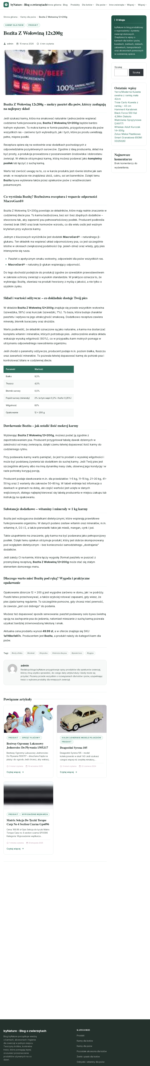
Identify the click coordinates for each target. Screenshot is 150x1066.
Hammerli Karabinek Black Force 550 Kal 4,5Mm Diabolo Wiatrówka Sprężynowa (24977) (127, 116)
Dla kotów (87, 5)
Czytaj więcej (14, 772)
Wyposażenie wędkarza (35, 814)
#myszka (43, 653)
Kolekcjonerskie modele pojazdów (81, 738)
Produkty (75, 5)
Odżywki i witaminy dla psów (90, 1062)
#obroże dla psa (59, 653)
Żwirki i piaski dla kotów (88, 1056)
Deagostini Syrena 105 (73, 747)
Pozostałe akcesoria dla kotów (92, 1051)
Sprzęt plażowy (31, 738)
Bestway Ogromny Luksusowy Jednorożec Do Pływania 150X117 (27, 745)
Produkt (33, 25)
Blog (65, 5)
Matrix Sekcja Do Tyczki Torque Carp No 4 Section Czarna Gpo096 (28, 822)
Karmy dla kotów (85, 1041)
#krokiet (31, 653)
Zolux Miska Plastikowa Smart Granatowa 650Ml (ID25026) (128, 137)
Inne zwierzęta (116, 5)
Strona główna (53, 5)
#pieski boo (77, 653)
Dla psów (100, 5)
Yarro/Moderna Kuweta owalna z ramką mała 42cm (127, 95)
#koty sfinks (17, 653)
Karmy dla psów (14, 25)
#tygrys (90, 653)
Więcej (130, 5)
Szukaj (118, 67)
